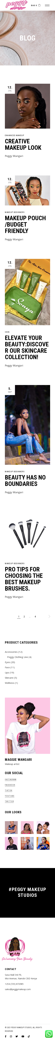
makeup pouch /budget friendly (25, 225)
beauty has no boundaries (25, 480)
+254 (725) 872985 (14, 983)
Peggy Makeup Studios (21, 1027)
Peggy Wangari (14, 156)
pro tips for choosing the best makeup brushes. (24, 579)
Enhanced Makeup (14, 135)
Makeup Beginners (15, 212)
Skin (7, 332)
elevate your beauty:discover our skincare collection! (27, 347)
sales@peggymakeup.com (18, 989)
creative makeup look (23, 144)
